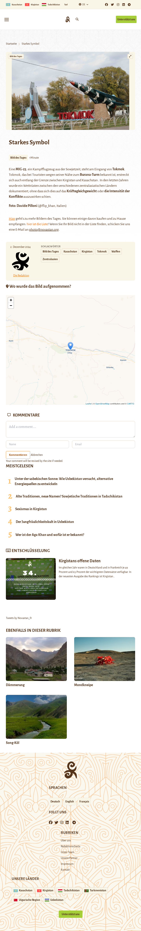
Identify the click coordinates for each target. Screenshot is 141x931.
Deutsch (55, 801)
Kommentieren (18, 454)
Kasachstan (70, 251)
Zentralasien (50, 259)
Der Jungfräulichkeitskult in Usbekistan (45, 522)
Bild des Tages (16, 56)
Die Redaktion (21, 275)
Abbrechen (37, 454)
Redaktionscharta (70, 846)
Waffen (115, 251)
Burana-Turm (90, 175)
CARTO (130, 403)
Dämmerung (15, 685)
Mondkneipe (83, 685)
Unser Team (67, 852)
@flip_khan (47, 206)
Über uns (66, 840)
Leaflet (89, 403)
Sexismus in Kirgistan (31, 509)
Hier (12, 218)
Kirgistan (87, 251)
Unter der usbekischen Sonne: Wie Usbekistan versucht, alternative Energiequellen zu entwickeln (64, 481)
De (83, 4)
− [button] (11, 305)
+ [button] (11, 300)
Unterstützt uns (126, 19)
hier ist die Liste (37, 224)
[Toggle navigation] (6, 19)
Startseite (11, 43)
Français (84, 801)
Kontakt (65, 869)
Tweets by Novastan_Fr (19, 618)
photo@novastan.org (44, 229)
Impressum (67, 863)
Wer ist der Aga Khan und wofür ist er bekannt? (49, 535)
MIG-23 (21, 169)
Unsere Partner (69, 858)
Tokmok (118, 169)
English (69, 801)
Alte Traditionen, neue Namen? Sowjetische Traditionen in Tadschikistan (69, 496)
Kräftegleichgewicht (82, 191)
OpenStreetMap (102, 403)
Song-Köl (12, 743)
